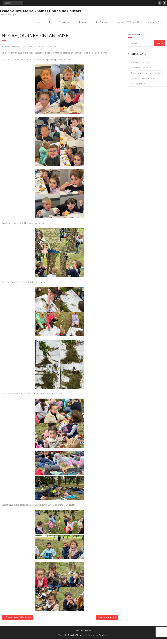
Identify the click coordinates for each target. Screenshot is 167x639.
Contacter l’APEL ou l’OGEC (129, 22)
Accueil (36, 22)
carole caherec (13, 46)
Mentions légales (83, 630)
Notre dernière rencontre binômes (147, 73)
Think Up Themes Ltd (77, 635)
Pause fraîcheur (138, 83)
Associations (64, 22)
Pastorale (83, 22)
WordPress (103, 635)
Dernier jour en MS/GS (141, 62)
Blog (50, 22)
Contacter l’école (156, 22)
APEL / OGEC (47, 46)
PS (55, 46)
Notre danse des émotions (143, 78)
